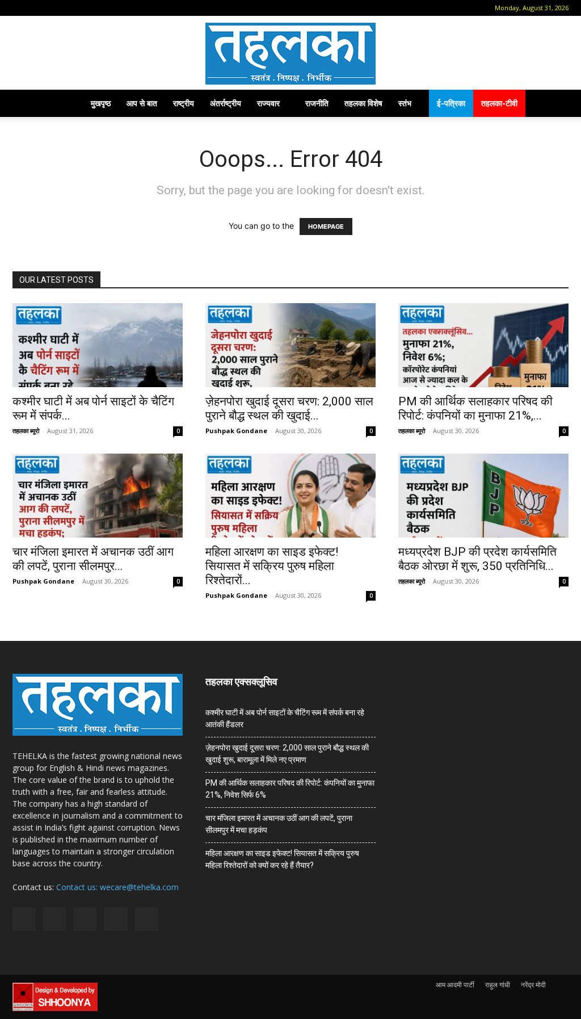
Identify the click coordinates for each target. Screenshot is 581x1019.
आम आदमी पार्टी (455, 984)
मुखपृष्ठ (101, 103)
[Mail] (56, 8)
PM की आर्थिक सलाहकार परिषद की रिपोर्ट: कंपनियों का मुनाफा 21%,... (475, 408)
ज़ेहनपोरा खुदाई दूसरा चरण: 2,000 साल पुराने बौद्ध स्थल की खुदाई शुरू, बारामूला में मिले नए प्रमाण (287, 753)
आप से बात (142, 103)
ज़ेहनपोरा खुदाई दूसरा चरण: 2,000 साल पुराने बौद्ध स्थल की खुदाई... (289, 408)
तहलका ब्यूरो (25, 430)
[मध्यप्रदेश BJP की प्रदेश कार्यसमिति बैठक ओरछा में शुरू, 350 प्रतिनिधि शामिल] (483, 496)
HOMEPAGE (326, 226)
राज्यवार (268, 103)
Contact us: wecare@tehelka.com (117, 887)
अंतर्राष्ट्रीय (225, 103)
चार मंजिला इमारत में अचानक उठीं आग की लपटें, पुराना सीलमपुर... (93, 559)
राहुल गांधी (497, 984)
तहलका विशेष (363, 103)
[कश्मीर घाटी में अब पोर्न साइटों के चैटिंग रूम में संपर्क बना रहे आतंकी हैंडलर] (97, 345)
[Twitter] (94, 8)
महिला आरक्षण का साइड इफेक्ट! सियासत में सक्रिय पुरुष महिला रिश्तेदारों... (271, 566)
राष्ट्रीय (183, 103)
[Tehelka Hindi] (290, 54)
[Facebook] (38, 8)
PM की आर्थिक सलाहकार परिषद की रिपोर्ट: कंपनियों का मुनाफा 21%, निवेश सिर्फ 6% (289, 788)
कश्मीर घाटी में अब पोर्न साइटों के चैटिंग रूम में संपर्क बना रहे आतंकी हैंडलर (284, 718)
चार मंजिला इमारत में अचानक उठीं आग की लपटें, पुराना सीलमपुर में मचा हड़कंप (278, 824)
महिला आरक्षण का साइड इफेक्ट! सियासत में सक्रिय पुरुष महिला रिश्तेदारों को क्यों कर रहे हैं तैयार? (282, 859)
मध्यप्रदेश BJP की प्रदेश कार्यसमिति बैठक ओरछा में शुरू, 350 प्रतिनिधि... (477, 559)
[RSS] (75, 8)
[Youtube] (112, 8)
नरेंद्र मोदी (533, 984)
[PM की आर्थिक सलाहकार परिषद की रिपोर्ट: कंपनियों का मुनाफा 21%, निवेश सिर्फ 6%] (483, 345)
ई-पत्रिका (451, 103)
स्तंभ (404, 103)
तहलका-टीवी (499, 103)
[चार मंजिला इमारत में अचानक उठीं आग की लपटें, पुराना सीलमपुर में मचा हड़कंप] (97, 496)
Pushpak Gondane (236, 430)
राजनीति (317, 103)
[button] (21, 7)
